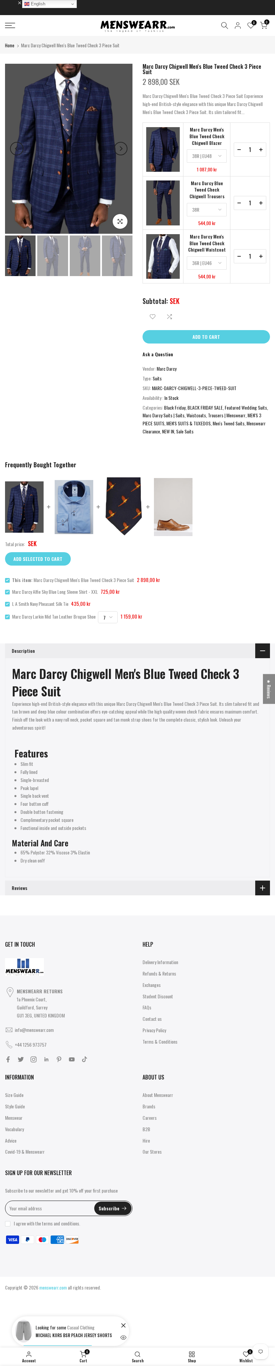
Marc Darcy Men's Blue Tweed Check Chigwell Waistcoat (207, 243)
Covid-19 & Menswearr (25, 1151)
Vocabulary (14, 1129)
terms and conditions (60, 1223)
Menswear (13, 1117)
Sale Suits (185, 431)
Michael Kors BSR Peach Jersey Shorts (74, 1335)
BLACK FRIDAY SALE (205, 407)
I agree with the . (47, 1223)
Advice (10, 1140)
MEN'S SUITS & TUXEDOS (188, 423)
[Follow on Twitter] (21, 1059)
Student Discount (158, 996)
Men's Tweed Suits (228, 423)
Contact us (152, 1018)
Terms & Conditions (160, 1041)
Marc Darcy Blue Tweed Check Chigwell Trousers (206, 190)
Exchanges (152, 984)
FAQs (147, 1007)
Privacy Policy (154, 1030)
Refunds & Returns (159, 973)
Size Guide (14, 1094)
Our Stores (152, 1151)
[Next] (120, 148)
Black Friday (174, 407)
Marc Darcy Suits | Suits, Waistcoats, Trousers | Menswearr (194, 415)
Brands (149, 1106)
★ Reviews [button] (269, 688)
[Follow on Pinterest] (59, 1059)
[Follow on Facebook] (8, 1059)
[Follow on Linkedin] (46, 1059)
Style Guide (15, 1106)
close (13, 2)
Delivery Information (160, 961)
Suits (157, 378)
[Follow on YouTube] (72, 1059)
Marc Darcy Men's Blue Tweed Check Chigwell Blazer (206, 136)
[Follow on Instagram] (34, 1059)
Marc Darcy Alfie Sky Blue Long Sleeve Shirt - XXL (55, 591)
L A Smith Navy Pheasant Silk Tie (40, 603)
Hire (146, 1140)
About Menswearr (158, 1094)
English (37, 3)
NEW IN (168, 431)
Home (9, 45)
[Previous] (16, 148)
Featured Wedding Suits (246, 407)
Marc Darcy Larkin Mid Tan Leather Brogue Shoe (54, 616)
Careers (150, 1117)
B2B (146, 1129)
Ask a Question (158, 354)
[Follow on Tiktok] (84, 1059)
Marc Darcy (166, 368)
